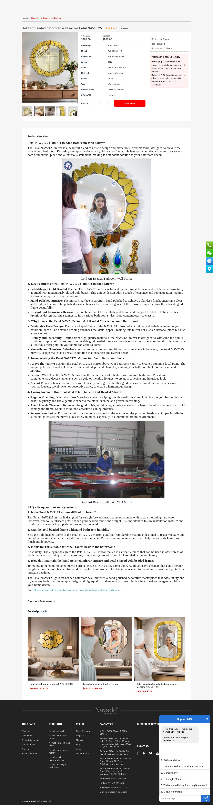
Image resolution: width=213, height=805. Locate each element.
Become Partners (29, 753)
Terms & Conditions (30, 740)
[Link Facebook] (138, 754)
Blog (78, 744)
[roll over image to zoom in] (50, 67)
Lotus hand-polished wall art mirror (100, 683)
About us (26, 731)
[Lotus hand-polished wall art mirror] (106, 649)
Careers (25, 749)
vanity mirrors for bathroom (85, 590)
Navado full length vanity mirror (57, 766)
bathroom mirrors (41, 590)
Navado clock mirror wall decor (56, 758)
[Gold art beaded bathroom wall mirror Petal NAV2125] (27, 111)
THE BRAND (28, 724)
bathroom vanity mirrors (61, 590)
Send (205, 798)
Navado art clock (56, 731)
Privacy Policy (28, 744)
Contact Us (27, 735)
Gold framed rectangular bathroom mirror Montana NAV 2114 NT (156, 685)
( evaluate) (123, 28)
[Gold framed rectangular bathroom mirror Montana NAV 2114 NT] (159, 649)
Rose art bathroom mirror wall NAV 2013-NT (51, 683)
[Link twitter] (150, 754)
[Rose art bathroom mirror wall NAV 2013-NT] (53, 649)
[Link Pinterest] (143, 754)
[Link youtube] (157, 754)
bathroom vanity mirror (109, 590)
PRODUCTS (55, 724)
